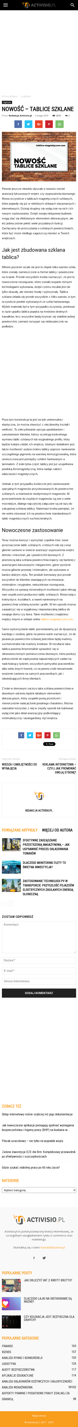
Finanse (7, 1346)
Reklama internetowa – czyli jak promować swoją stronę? (59, 768)
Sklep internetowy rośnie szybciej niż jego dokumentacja (37, 1114)
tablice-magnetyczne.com (57, 619)
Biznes (6, 1352)
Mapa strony (39, 1415)
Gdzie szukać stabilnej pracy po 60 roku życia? (31, 1167)
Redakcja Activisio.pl (20, 115)
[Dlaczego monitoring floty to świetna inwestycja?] (11, 867)
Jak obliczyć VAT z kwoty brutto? (48, 1280)
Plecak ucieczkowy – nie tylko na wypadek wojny (32, 1141)
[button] (72, 5)
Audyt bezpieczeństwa (18, 1369)
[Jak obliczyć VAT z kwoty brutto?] (11, 1285)
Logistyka (7, 102)
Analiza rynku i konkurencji (22, 1358)
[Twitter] (44, 1258)
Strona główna (9, 96)
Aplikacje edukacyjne (17, 1375)
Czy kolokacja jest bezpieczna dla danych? (49, 1318)
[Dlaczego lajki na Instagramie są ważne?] (11, 1303)
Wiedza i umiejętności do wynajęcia (19, 766)
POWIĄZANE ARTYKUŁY (19, 830)
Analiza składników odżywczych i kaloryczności (37, 1381)
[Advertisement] (39, 51)
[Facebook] (34, 1258)
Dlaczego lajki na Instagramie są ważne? (48, 1300)
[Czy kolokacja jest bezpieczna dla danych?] (11, 1322)
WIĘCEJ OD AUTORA (57, 830)
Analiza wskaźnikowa (17, 1387)
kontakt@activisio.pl (53, 1247)
